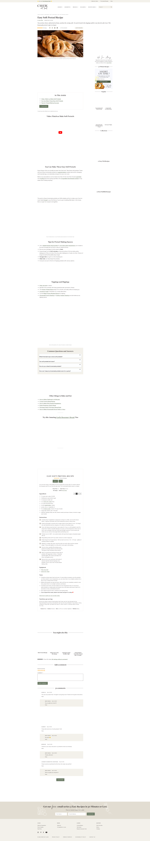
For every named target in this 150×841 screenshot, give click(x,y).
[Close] (94, 409)
